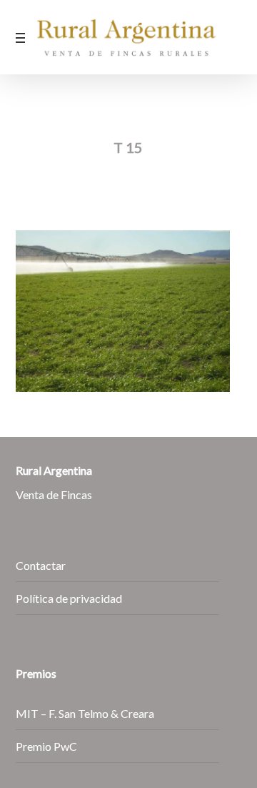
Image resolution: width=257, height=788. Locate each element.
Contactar (41, 565)
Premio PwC (46, 746)
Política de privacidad (69, 598)
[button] (23, 37)
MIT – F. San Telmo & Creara (85, 713)
